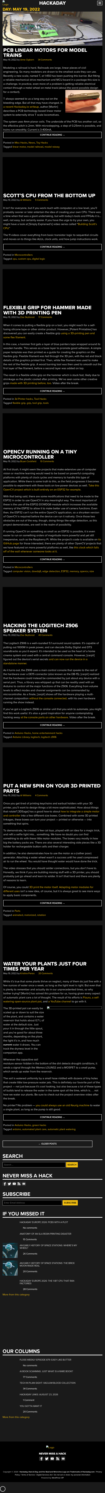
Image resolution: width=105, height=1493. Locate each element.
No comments (29, 1227)
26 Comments (29, 1253)
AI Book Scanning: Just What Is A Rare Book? (46, 1371)
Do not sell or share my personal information (72, 1475)
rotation (41, 915)
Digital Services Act (44, 1475)
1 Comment (28, 1400)
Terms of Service (28, 1475)
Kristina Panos (27, 973)
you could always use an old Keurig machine (62, 1105)
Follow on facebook (5, 1184)
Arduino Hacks (23, 733)
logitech (35, 737)
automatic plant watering (62, 1129)
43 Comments (45, 635)
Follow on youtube (14, 1184)
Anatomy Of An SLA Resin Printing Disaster (45, 1233)
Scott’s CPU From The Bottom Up (49, 196)
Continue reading (56, 135)
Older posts (47, 1143)
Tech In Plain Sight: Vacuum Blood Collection (47, 1383)
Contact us (24, 1184)
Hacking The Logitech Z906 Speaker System (40, 628)
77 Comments (29, 1377)
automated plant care (34, 1129)
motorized (30, 915)
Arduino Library (21, 737)
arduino (17, 1129)
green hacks (39, 1125)
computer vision (21, 571)
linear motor (19, 146)
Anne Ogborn (27, 59)
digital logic (38, 258)
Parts (17, 910)
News (32, 142)
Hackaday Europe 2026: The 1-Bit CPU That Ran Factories (47, 1282)
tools (46, 402)
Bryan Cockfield (28, 461)
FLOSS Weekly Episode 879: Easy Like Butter (45, 1359)
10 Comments (47, 461)
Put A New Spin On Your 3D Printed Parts (52, 788)
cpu (15, 258)
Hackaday (52, 3)
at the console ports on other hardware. (45, 717)
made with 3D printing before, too (30, 383)
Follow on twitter (9, 1184)
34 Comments (44, 59)
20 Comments (45, 973)
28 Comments (29, 1289)
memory (74, 571)
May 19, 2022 (10, 59)
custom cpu (24, 258)
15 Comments (29, 1239)
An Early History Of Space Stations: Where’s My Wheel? (48, 1247)
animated (18, 915)
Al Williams (25, 200)
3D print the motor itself (43, 887)
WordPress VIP (58, 1478)
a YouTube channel (59, 1001)
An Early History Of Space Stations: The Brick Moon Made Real (47, 1264)
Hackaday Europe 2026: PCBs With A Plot (44, 1222)
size (91, 571)
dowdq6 (36, 571)
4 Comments (41, 795)
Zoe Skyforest (27, 317)
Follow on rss (19, 1184)
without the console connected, (48, 698)
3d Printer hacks (24, 398)
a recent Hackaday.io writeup (21, 106)
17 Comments (45, 317)
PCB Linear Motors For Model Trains (45, 52)
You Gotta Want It (31, 1406)
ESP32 (64, 571)
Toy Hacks (42, 142)
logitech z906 (48, 737)
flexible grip (19, 402)
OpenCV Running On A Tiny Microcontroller (40, 454)
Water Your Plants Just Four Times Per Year (45, 966)
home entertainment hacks (47, 733)
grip (29, 402)
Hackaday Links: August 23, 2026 (39, 1394)
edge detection (51, 571)
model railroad (35, 146)
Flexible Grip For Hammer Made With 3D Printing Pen (47, 310)
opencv (84, 571)
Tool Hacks (40, 398)
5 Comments (41, 200)
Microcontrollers (24, 254)
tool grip (37, 402)
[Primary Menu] (99, 3)
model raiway (52, 146)
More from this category (16, 1294)
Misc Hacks (21, 142)
